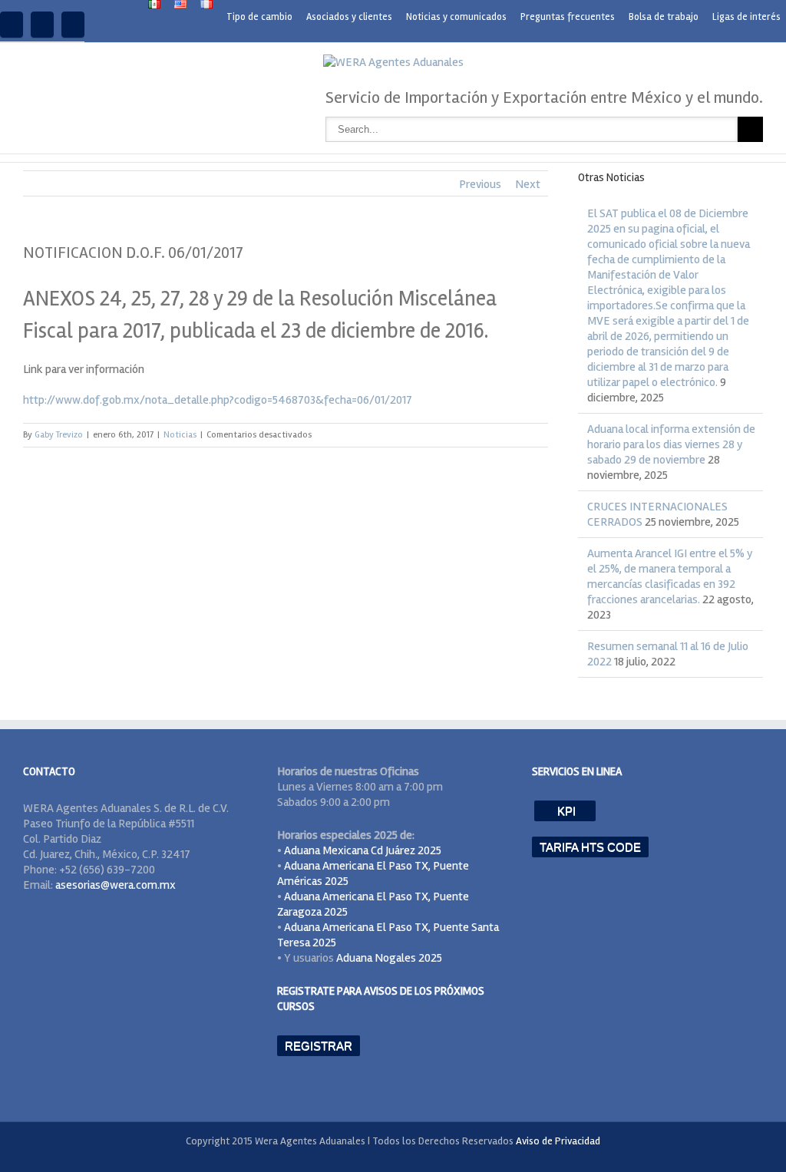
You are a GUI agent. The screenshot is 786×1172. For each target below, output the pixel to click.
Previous (480, 184)
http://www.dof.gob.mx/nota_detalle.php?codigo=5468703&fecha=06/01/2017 (217, 400)
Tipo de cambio (259, 17)
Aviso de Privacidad (558, 1140)
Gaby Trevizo (59, 435)
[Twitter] (72, 25)
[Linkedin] (42, 25)
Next (527, 184)
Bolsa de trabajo (663, 17)
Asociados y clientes (349, 17)
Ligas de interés (746, 17)
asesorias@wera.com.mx (115, 885)
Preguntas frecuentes (567, 17)
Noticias (179, 435)
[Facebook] (11, 25)
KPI (565, 810)
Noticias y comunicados (456, 17)
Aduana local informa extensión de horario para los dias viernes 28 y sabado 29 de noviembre (671, 444)
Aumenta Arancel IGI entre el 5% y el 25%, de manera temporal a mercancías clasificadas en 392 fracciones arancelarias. (670, 576)
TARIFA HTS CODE (590, 846)
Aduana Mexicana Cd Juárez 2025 (362, 850)
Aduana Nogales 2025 (389, 958)
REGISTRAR (318, 1045)
